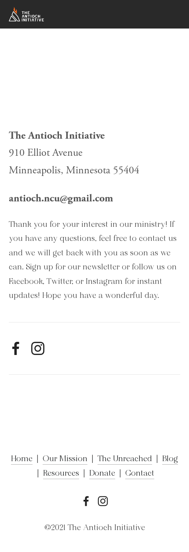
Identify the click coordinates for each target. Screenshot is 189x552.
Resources (61, 474)
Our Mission (65, 459)
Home (22, 459)
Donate (102, 474)
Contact (139, 474)
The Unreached (125, 459)
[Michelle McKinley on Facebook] (16, 348)
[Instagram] (38, 348)
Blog (170, 459)
